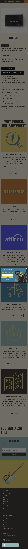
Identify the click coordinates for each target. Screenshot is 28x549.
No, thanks (7, 279)
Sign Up (7, 277)
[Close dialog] (26, 268)
